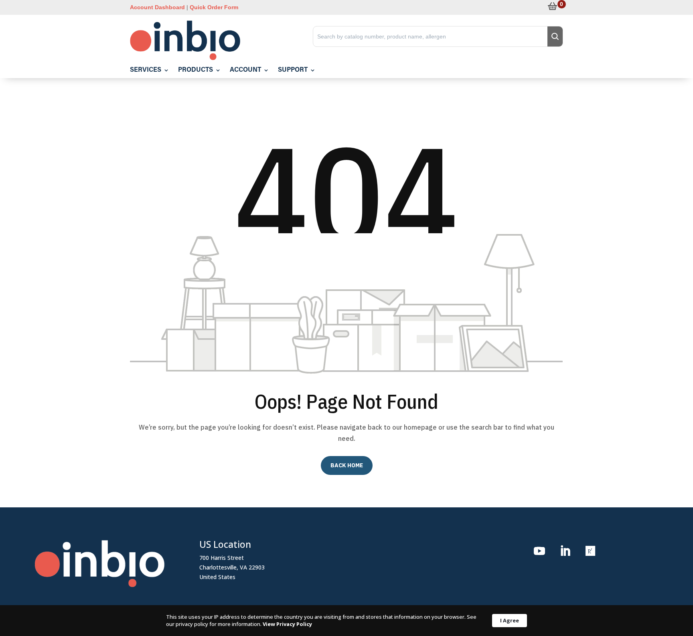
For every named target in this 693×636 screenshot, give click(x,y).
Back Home (346, 465)
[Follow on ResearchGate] (591, 551)
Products (195, 70)
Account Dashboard (157, 7)
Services (145, 70)
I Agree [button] (509, 620)
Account (245, 70)
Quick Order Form (214, 7)
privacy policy (192, 624)
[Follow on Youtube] (539, 551)
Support (293, 70)
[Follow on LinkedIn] (565, 551)
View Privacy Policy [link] (287, 624)
